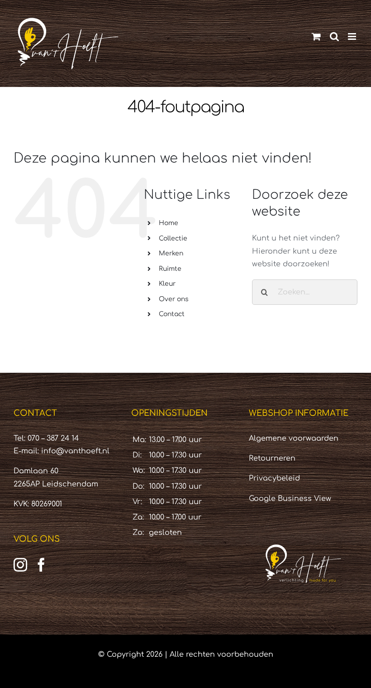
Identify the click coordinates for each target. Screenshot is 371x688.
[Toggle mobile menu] (352, 36)
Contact (172, 314)
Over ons (174, 299)
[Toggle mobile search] (334, 36)
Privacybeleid (274, 478)
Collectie (173, 238)
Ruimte (170, 268)
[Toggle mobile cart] (316, 36)
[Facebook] (41, 565)
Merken (171, 253)
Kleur (167, 283)
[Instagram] (20, 565)
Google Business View (290, 499)
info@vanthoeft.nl (75, 451)
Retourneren (272, 458)
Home (168, 223)
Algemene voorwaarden (293, 438)
